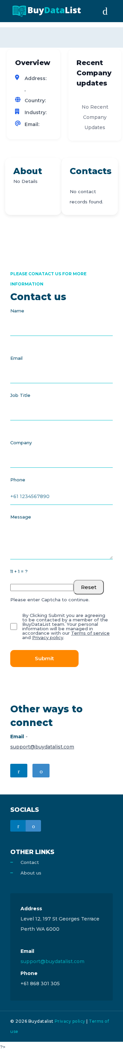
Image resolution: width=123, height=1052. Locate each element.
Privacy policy (47, 637)
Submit (44, 658)
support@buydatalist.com (42, 747)
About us (30, 873)
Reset (88, 587)
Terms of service (90, 633)
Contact (29, 862)
